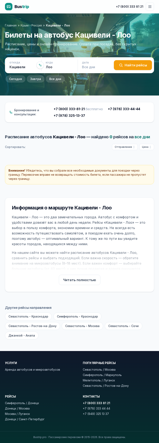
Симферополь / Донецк (22, 403)
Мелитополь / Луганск (99, 380)
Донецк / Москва (17, 408)
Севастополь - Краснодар (28, 316)
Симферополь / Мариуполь (102, 375)
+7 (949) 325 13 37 (96, 414)
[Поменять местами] (40, 65)
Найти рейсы (136, 65)
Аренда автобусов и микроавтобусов (32, 369)
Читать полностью (79, 280)
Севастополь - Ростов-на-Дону (32, 326)
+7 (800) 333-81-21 (78, 109)
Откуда (15, 62)
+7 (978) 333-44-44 (124, 109)
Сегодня (15, 79)
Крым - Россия (31, 25)
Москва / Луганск (17, 414)
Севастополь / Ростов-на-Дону (106, 385)
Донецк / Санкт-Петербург (25, 419)
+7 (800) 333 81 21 (129, 6)
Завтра (35, 79)
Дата (85, 62)
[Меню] (150, 6)
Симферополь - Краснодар (77, 316)
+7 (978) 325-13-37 (69, 115)
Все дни (55, 79)
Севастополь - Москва (82, 326)
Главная (11, 25)
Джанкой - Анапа (21, 335)
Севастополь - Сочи (123, 326)
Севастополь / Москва (99, 369)
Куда (49, 62)
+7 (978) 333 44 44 (96, 408)
